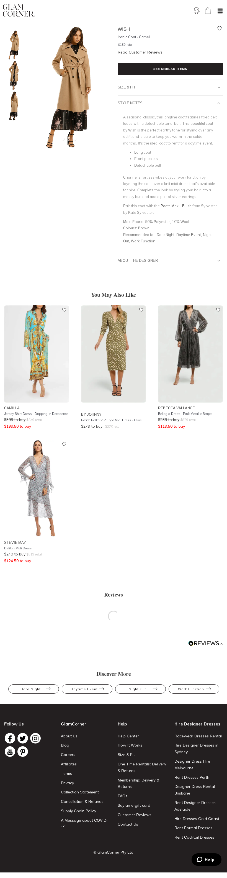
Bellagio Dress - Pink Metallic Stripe (184, 414)
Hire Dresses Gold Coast (196, 818)
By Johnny (91, 414)
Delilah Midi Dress (18, 548)
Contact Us (128, 824)
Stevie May (15, 542)
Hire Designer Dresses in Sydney (196, 748)
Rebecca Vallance (176, 408)
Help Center (128, 736)
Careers (68, 754)
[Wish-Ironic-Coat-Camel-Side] (12, 45)
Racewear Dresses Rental (198, 736)
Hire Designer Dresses (197, 724)
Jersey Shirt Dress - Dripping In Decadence (36, 414)
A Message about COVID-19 (84, 823)
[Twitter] (22, 738)
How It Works (130, 745)
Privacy (67, 782)
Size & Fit (127, 87)
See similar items (170, 69)
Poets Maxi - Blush (176, 206)
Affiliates (69, 764)
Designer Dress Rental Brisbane (194, 790)
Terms (66, 773)
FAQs (122, 795)
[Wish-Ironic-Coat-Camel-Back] (12, 106)
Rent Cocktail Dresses (194, 837)
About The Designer (138, 260)
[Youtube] (10, 751)
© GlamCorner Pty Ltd (113, 852)
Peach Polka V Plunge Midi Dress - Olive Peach (113, 420)
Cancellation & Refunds (82, 801)
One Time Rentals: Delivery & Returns (142, 767)
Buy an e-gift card (134, 805)
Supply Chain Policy (78, 810)
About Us (69, 736)
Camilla (12, 408)
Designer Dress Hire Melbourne (192, 764)
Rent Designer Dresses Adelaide (195, 806)
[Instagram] (35, 738)
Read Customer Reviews (140, 52)
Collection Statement (80, 792)
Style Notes (130, 103)
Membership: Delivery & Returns (138, 783)
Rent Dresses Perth (191, 777)
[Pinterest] (22, 751)
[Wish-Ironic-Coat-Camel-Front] (12, 75)
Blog (65, 745)
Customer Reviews (134, 814)
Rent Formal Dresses (193, 827)
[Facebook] (10, 738)
